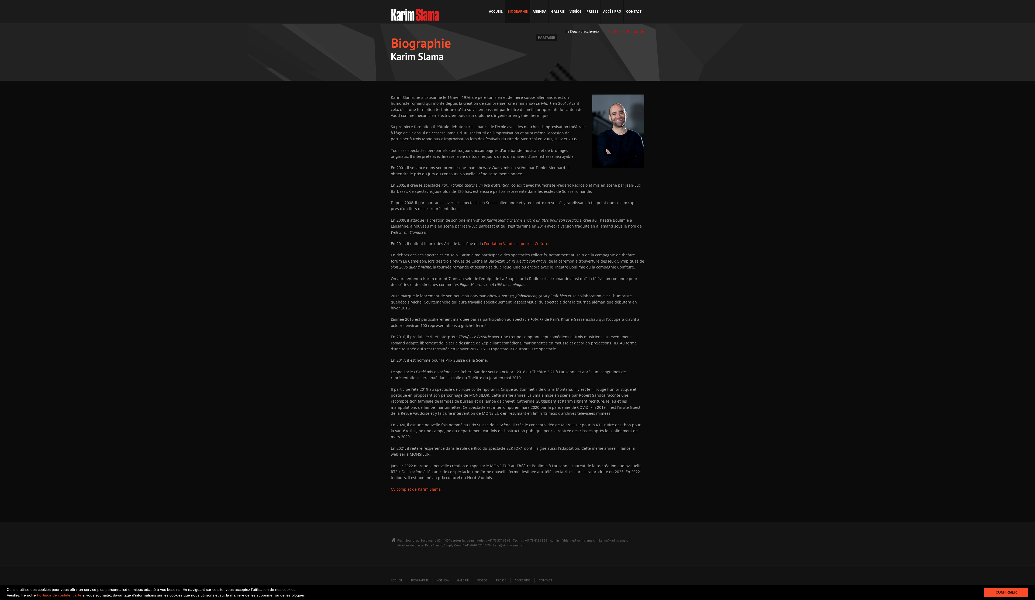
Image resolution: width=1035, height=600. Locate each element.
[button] (307, 595)
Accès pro (612, 11)
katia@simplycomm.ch (509, 545)
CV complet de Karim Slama (416, 489)
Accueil (496, 11)
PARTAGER (546, 37)
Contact (633, 11)
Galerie (558, 11)
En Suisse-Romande (626, 31)
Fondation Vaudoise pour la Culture (516, 243)
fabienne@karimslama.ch (578, 540)
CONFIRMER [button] (1006, 592)
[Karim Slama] (415, 16)
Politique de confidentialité (59, 595)
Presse (592, 11)
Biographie (518, 11)
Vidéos (576, 11)
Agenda (539, 11)
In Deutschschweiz (582, 31)
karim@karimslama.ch (614, 540)
